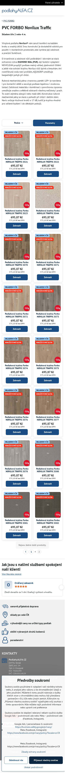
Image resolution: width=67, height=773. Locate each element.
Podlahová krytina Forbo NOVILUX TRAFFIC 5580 (48, 470)
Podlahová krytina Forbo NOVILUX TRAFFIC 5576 (17, 418)
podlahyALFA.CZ (17, 10)
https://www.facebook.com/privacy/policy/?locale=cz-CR (33, 732)
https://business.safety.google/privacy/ (33, 727)
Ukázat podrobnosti (33, 767)
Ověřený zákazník (24, 583)
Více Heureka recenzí (11, 574)
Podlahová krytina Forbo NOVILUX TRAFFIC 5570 (17, 264)
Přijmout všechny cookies (46, 760)
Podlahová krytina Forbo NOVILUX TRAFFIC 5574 (17, 367)
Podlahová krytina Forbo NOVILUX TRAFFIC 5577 (48, 418)
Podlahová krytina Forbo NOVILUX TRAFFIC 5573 (48, 315)
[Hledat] (46, 10)
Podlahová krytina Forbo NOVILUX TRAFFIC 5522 (48, 160)
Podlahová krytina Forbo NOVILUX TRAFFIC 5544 (48, 212)
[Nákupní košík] (53, 10)
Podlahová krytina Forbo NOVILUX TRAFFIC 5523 (17, 212)
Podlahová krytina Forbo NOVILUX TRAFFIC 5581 (17, 521)
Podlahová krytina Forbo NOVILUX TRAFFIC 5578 (17, 470)
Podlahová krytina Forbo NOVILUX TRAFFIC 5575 (48, 367)
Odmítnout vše (16, 760)
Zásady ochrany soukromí (34, 751)
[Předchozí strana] (25, 551)
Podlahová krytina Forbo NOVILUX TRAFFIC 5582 (48, 521)
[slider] (21, 586)
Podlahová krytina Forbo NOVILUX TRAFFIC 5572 (17, 315)
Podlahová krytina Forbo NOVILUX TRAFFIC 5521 (17, 160)
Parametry (50, 123)
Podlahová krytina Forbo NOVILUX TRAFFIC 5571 (48, 264)
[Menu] (61, 10)
